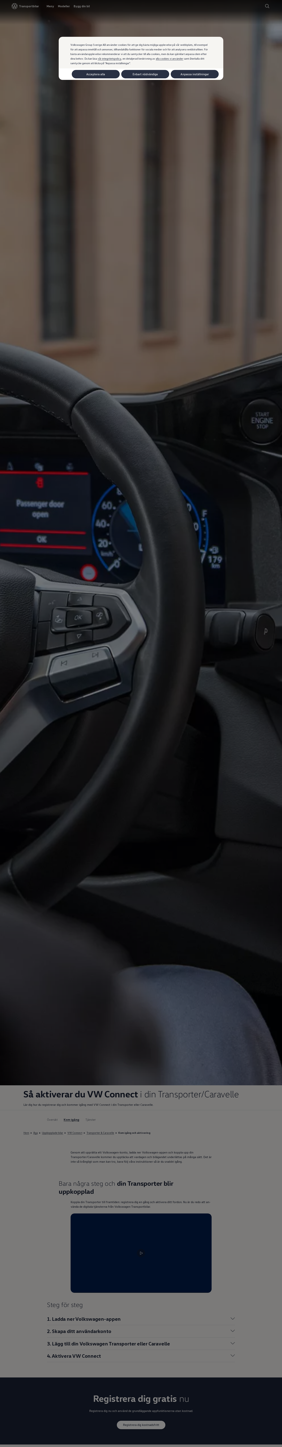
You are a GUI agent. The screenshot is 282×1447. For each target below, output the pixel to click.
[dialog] (141, 723)
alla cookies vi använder (169, 58)
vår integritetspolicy (109, 58)
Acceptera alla (95, 74)
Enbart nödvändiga (145, 74)
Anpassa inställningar (195, 74)
